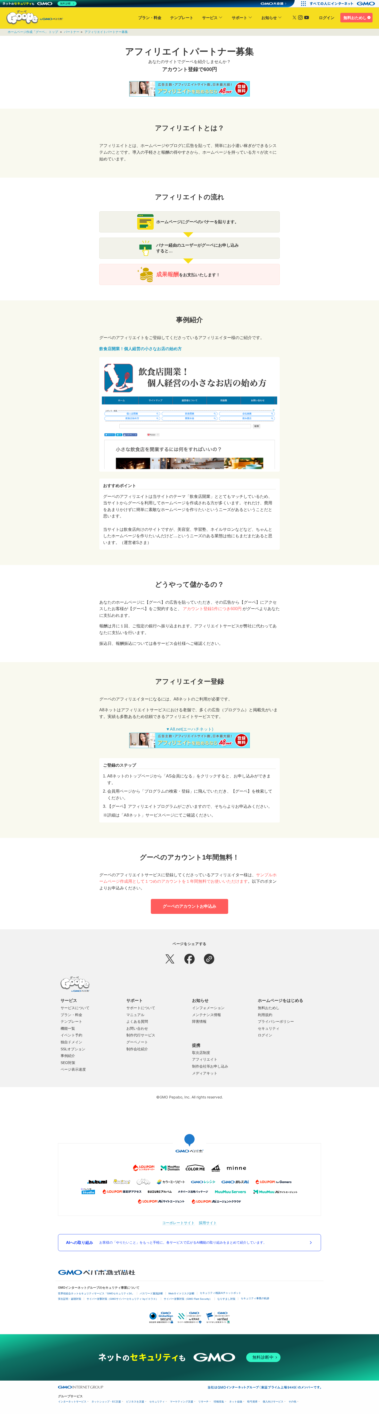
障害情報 (199, 1021)
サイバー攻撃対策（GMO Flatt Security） (188, 1298)
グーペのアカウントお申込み (189, 906)
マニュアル (135, 1015)
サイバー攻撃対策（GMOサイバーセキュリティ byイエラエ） (122, 1298)
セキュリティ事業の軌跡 (255, 1298)
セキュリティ (268, 1028)
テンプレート (181, 17)
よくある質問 (137, 1021)
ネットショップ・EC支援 (106, 1401)
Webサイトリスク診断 (181, 1293)
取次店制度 (201, 1053)
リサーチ (203, 1401)
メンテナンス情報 (206, 1015)
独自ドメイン (71, 1042)
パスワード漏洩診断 (151, 1293)
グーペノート (137, 1042)
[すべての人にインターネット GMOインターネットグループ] (343, 3)
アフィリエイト (204, 1059)
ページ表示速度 (73, 1069)
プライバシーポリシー (276, 1021)
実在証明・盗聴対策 (69, 1298)
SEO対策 (68, 1063)
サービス (210, 17)
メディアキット (204, 1073)
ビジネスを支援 (135, 1401)
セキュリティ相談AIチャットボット (220, 1293)
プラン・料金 (149, 17)
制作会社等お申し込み (210, 1066)
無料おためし (355, 17)
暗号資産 (252, 1401)
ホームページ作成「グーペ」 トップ (33, 32)
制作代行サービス (140, 1035)
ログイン (326, 17)
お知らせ (269, 17)
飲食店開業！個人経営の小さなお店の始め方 (140, 348)
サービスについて (75, 1008)
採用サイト (208, 1222)
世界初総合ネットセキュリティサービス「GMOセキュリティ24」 (96, 1293)
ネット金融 (235, 1401)
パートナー (71, 32)
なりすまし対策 (226, 1298)
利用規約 (265, 1015)
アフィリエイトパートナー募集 (106, 32)
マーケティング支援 (181, 1401)
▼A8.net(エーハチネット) (189, 729)
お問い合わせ (137, 1028)
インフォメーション (208, 1008)
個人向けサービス (273, 1401)
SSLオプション (73, 1049)
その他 (292, 1401)
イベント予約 (71, 1035)
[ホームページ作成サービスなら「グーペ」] (31, 18)
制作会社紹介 (137, 1049)
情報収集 (219, 1401)
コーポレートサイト (178, 1222)
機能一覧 (68, 1028)
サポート (239, 17)
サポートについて (140, 1008)
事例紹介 (68, 1056)
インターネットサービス (72, 1401)
